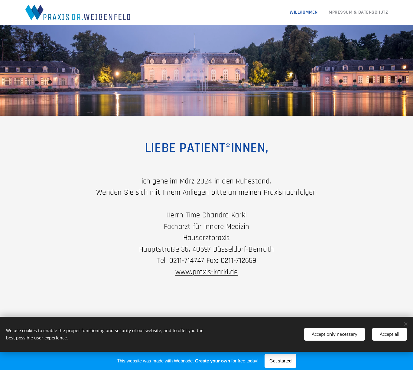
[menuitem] (305, 12)
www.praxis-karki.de (206, 272)
